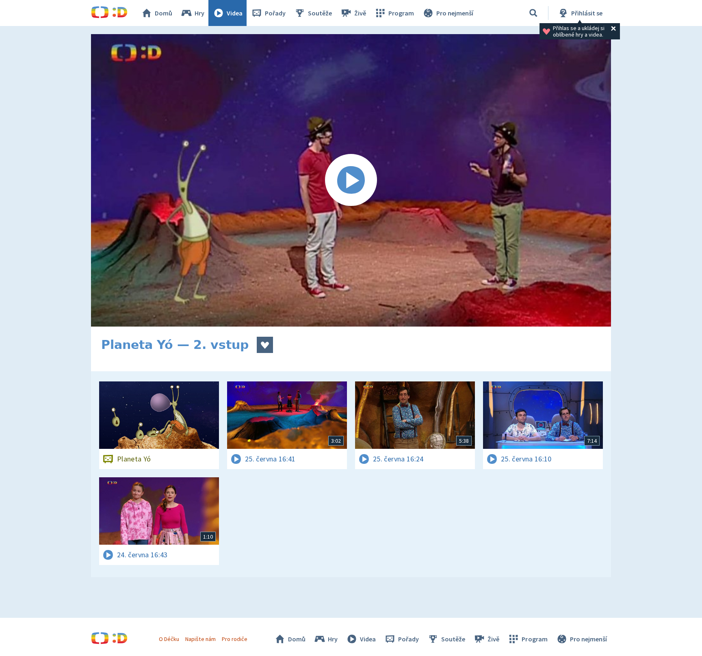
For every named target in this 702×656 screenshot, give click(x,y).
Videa (235, 13)
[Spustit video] (351, 180)
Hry (199, 13)
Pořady (275, 13)
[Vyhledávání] (533, 13)
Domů (163, 13)
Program (401, 13)
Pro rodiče (234, 639)
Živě (360, 13)
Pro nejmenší (454, 13)
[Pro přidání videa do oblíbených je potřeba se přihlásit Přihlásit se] (265, 345)
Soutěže (320, 13)
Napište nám (200, 639)
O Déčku (169, 639)
